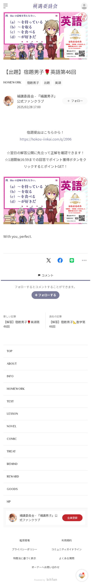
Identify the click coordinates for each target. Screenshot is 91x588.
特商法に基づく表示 (24, 558)
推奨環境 (24, 540)
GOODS (12, 489)
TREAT (11, 451)
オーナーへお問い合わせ (45, 567)
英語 (58, 82)
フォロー (77, 101)
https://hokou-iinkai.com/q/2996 (46, 139)
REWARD (13, 476)
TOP (9, 351)
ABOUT (12, 363)
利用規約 (67, 540)
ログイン (84, 6)
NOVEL (12, 426)
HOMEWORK (12, 82)
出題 (47, 82)
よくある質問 (66, 558)
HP (9, 501)
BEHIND (12, 464)
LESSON (12, 413)
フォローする (47, 295)
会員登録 (72, 517)
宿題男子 (33, 82)
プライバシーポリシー (24, 549)
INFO (10, 376)
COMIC (12, 438)
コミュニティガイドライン (66, 549)
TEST (10, 401)
